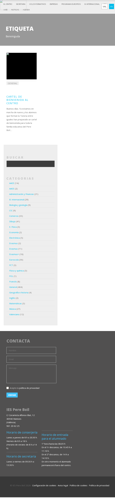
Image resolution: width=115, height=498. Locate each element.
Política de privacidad (99, 485)
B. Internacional (16, 199)
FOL (11, 276)
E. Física (13, 226)
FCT (11, 265)
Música (12, 308)
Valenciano (14, 314)
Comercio (13, 216)
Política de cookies (78, 485)
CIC (10, 210)
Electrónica (14, 237)
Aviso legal (63, 485)
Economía (14, 232)
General (13, 287)
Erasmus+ (14, 254)
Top (105, 484)
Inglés (12, 298)
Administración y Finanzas (21, 194)
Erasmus (13, 243)
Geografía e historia (18, 292)
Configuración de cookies (44, 485)
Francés (13, 281)
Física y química (16, 270)
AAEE (11, 183)
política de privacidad (29, 388)
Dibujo (12, 221)
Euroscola (14, 259)
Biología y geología (18, 205)
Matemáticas (15, 303)
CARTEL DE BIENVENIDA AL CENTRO (17, 100)
